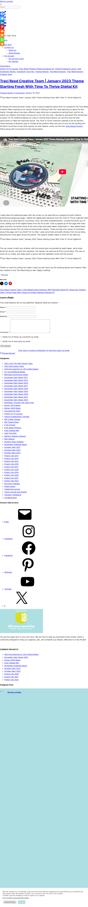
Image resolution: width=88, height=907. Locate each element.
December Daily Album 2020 (16, 394)
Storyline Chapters (12, 484)
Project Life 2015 (11, 461)
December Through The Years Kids (19, 403)
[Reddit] (2, 31)
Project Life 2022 (11, 481)
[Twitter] (2, 18)
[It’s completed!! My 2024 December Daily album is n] (14, 860)
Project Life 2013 (11, 456)
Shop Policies (14, 53)
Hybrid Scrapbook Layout (65, 69)
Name (3, 307)
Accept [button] (21, 902)
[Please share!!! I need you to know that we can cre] (44, 860)
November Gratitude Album (15, 444)
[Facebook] (2, 14)
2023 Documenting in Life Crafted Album (21, 369)
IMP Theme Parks (11, 422)
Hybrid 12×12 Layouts (13, 414)
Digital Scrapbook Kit (45, 69)
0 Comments (19, 93)
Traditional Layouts (12, 489)
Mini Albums (9, 439)
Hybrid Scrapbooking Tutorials (16, 417)
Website (3, 316)
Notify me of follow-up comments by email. (21, 337)
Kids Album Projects (27, 69)
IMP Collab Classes (12, 419)
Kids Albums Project (74, 126)
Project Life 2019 (11, 472)
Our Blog (7, 45)
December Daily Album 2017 (16, 386)
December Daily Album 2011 (16, 377)
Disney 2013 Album (12, 405)
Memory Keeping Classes (15, 436)
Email (3, 312)
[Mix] (2, 35)
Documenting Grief (12, 411)
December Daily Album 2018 (16, 389)
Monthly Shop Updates (14, 442)
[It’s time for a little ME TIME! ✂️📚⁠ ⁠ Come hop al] (14, 774)
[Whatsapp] (2, 40)
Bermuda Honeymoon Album (16, 375)
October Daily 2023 (12, 453)
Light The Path (10, 433)
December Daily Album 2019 (16, 391)
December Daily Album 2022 (16, 400)
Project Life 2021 (11, 478)
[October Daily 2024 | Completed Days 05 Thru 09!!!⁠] (44, 733)
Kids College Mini (11, 430)
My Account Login (16, 59)
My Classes (13, 61)
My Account (9, 56)
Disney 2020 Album (12, 408)
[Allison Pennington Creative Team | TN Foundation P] (73, 706)
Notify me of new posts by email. (16, 341)
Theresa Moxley (42, 72)
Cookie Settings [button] (10, 902)
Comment (5, 332)
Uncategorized (10, 498)
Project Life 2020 (11, 475)
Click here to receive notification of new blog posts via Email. (44, 350)
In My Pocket (9, 425)
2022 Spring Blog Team (14, 366)
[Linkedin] (2, 22)
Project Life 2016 (11, 464)
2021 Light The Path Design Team (18, 363)
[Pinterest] (2, 27)
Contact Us (9, 47)
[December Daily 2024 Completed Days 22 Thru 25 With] (73, 860)
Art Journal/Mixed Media (14, 372)
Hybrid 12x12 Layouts (9, 69)
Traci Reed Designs (58, 72)
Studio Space (9, 486)
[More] (2, 44)
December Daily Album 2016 (16, 383)
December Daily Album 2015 (16, 380)
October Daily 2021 (12, 447)
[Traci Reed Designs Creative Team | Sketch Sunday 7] (14, 877)
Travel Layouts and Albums (15, 492)
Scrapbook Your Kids (25, 72)
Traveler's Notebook (12, 495)
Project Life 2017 (11, 467)
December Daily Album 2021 (16, 397)
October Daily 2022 (12, 450)
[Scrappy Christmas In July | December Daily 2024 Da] (44, 877)
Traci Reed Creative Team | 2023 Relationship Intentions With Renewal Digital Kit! (34, 290)
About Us (12, 50)
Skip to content (6, 1)
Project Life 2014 (11, 458)
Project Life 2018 (11, 470)
